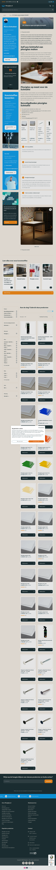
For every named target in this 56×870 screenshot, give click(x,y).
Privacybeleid (41, 427)
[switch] (51, 865)
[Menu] (54, 855)
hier (32, 437)
